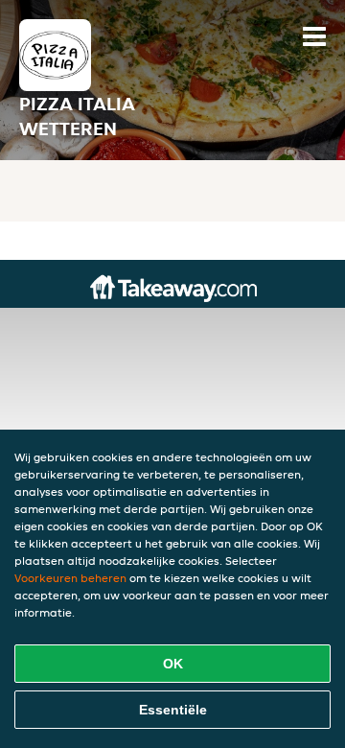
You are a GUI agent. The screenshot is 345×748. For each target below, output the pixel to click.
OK (173, 663)
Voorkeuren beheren (70, 578)
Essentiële (173, 709)
